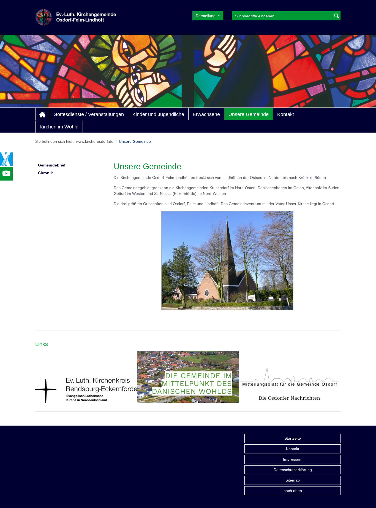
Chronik (45, 173)
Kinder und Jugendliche (158, 114)
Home (42, 114)
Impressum (293, 459)
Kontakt (285, 114)
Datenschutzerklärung (293, 469)
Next (336, 379)
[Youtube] (6, 174)
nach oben (293, 490)
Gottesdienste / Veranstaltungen (88, 114)
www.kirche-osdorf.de (94, 141)
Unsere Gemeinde (248, 114)
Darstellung (206, 16)
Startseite (292, 438)
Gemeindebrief (52, 165)
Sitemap (292, 480)
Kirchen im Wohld (59, 127)
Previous (39, 379)
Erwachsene (206, 114)
